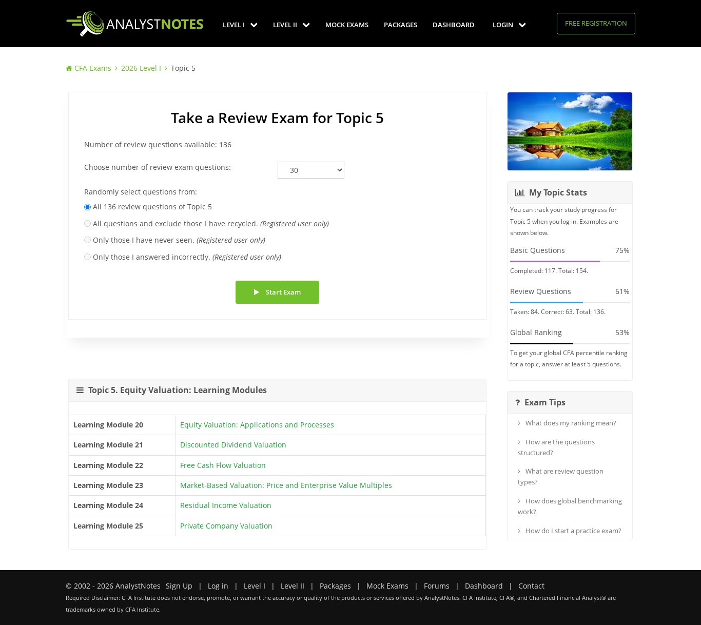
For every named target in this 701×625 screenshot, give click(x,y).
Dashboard (454, 24)
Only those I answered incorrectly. (187, 257)
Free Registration (596, 23)
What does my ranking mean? (570, 422)
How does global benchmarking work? (570, 506)
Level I (234, 24)
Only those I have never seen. (179, 240)
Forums (437, 586)
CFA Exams (92, 68)
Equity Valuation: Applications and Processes (257, 424)
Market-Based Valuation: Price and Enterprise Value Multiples (286, 485)
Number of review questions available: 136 (157, 144)
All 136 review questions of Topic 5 (152, 206)
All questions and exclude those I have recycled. (211, 223)
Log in (218, 586)
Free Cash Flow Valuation (223, 465)
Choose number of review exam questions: (157, 167)
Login (504, 24)
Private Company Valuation (226, 526)
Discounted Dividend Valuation (233, 445)
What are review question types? (560, 476)
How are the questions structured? (556, 447)
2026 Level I (141, 68)
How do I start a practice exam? (572, 530)
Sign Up (179, 586)
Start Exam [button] (282, 292)
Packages (400, 24)
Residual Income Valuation (225, 505)
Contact (531, 586)
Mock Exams (346, 24)
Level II (286, 24)
